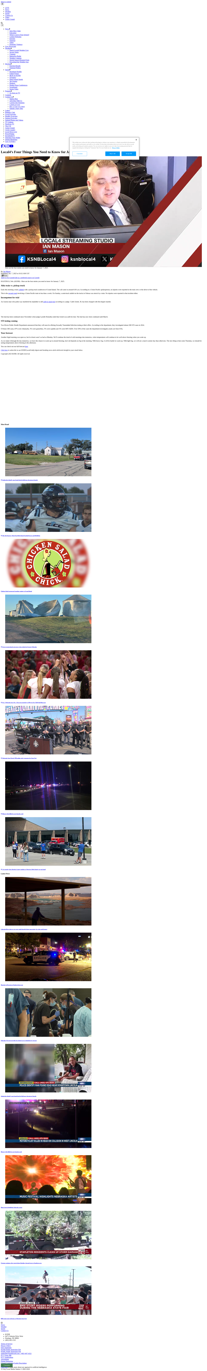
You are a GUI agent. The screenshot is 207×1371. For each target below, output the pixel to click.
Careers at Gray (14, 105)
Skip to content (6, 2)
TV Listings (9, 122)
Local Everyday (10, 114)
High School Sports (16, 79)
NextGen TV (9, 124)
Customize (80, 153)
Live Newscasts (10, 46)
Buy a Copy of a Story (17, 106)
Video (7, 17)
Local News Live (11, 132)
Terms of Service (6, 1344)
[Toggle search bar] (2, 23)
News (7, 10)
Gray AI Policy (10, 141)
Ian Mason (7, 271)
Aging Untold (10, 19)
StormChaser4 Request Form (19, 60)
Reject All (112, 153)
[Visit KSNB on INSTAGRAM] (7, 147)
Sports (7, 13)
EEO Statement (6, 1348)
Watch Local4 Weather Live (19, 50)
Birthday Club (10, 112)
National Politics (15, 68)
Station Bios (13, 99)
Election (12, 39)
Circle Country (10, 130)
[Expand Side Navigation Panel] (2, 4)
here (26, 346)
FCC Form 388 (6, 1355)
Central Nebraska (15, 37)
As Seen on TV (14, 93)
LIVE (7, 8)
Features (8, 91)
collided (21, 290)
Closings (12, 54)
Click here (4, 1367)
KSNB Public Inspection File (11, 1350)
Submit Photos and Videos (14, 120)
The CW (8, 126)
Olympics (12, 77)
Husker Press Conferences (18, 85)
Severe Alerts (14, 52)
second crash (12, 293)
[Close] (2, 25)
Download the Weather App (19, 62)
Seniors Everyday (11, 118)
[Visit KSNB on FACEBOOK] (2, 147)
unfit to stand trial (49, 302)
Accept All (129, 153)
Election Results (14, 66)
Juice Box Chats (15, 31)
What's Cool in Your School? (19, 35)
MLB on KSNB (15, 75)
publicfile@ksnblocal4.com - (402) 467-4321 (16, 1353)
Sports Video (13, 89)
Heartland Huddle (15, 72)
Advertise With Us (15, 101)
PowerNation (9, 134)
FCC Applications (7, 1357)
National (12, 41)
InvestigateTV (10, 136)
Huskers (12, 83)
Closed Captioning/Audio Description (14, 1363)
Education (12, 33)
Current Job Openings (16, 103)
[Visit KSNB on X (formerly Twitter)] (4, 147)
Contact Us (9, 15)
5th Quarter (13, 81)
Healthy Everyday (11, 116)
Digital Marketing (11, 139)
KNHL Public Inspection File (11, 1351)
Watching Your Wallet (12, 138)
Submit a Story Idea (16, 108)
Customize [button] (7, 1365)
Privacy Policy (6, 1346)
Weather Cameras (15, 58)
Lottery (7, 110)
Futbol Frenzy (14, 74)
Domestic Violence (15, 44)
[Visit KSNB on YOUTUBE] (11, 147)
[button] (9, 29)
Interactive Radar (15, 56)
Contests (8, 95)
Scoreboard (13, 87)
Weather (8, 12)
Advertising (5, 1359)
